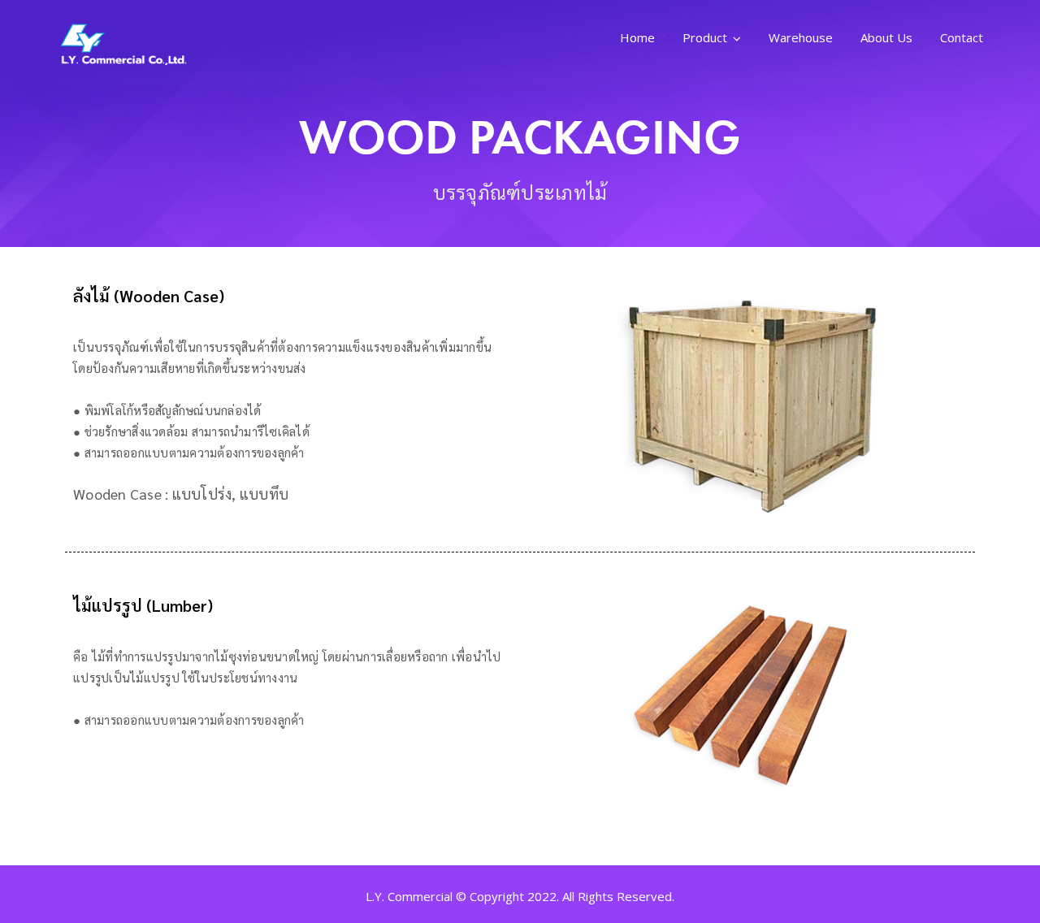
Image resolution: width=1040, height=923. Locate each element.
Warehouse (801, 37)
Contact (961, 37)
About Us (886, 37)
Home (637, 37)
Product (704, 37)
